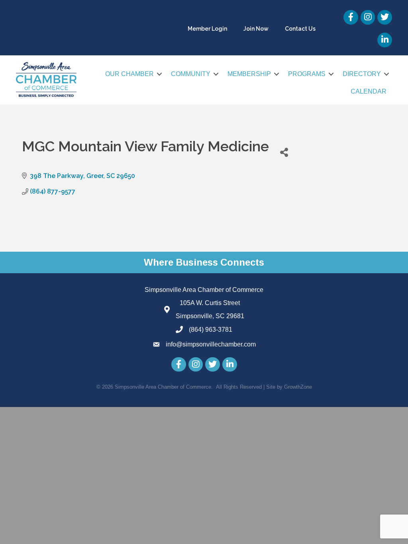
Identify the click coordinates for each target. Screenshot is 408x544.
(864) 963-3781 (210, 329)
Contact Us (300, 28)
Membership (249, 73)
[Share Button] (284, 152)
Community (190, 73)
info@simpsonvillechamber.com (211, 344)
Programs (307, 73)
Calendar (368, 91)
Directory (362, 73)
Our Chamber (129, 73)
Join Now (256, 28)
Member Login (207, 28)
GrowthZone (298, 387)
